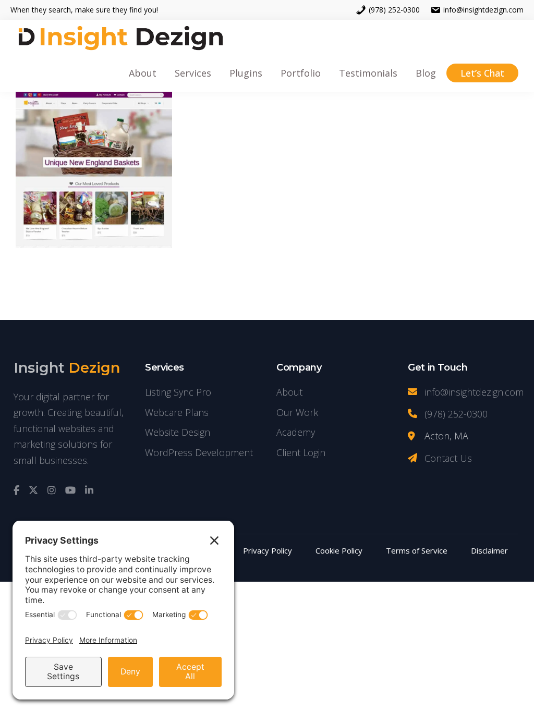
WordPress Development (199, 452)
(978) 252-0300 (394, 10)
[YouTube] (70, 490)
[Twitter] (33, 490)
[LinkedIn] (89, 490)
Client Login (300, 452)
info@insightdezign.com (483, 10)
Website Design (177, 432)
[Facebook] (16, 490)
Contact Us (448, 458)
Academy (295, 432)
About (289, 392)
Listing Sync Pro (178, 392)
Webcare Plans (177, 412)
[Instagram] (51, 490)
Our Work (297, 412)
